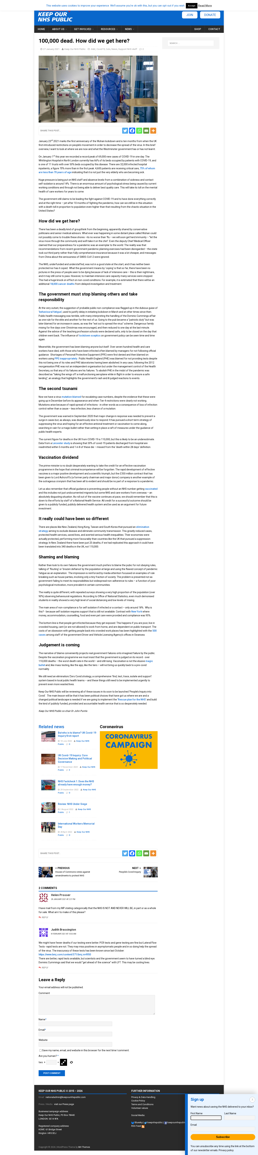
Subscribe (223, 1137)
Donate (210, 15)
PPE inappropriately (66, 358)
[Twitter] (125, 130)
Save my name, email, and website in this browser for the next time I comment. (85, 1050)
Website (43, 1040)
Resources (108, 29)
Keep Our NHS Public (74, 49)
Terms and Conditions (142, 1104)
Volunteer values (139, 1108)
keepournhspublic (176, 1122)
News (128, 29)
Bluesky (138, 1122)
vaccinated (151, 488)
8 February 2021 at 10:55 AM (63, 934)
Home (41, 29)
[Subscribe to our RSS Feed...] (143, 1126)
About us (58, 29)
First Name (197, 1113)
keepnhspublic (155, 1122)
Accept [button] (191, 5)
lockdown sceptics (90, 335)
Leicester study (61, 443)
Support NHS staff (127, 49)
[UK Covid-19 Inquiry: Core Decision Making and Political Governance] (48, 762)
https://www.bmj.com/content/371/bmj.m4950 (65, 954)
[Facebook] (132, 130)
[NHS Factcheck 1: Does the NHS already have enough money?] (48, 788)
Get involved (82, 29)
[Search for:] (191, 43)
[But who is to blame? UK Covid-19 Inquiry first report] (48, 739)
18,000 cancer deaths (62, 284)
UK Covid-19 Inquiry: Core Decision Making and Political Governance (75, 758)
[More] (153, 130)
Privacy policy (226, 1150)
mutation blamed (71, 396)
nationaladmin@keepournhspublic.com (66, 1097)
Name (42, 1019)
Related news (51, 726)
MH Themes (84, 1147)
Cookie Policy (138, 1100)
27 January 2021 (51, 49)
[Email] (146, 130)
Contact (214, 29)
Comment (44, 993)
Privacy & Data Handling (143, 1097)
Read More (205, 5)
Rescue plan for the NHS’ (132, 699)
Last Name (230, 1113)
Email (42, 1029)
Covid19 (101, 49)
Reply (45, 917)
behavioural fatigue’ (50, 311)
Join (189, 15)
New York (136, 611)
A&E (93, 49)
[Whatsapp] (139, 130)
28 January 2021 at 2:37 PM (63, 899)
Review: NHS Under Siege (72, 804)
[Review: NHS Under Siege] (48, 811)
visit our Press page (64, 1104)
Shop (197, 29)
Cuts (108, 49)
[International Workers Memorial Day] (48, 830)
